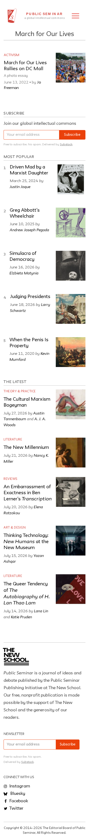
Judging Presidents (30, 297)
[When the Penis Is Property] (70, 352)
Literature (13, 439)
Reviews (11, 479)
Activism (11, 55)
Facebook (18, 801)
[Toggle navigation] (75, 16)
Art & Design (15, 527)
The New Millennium (26, 448)
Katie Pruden (21, 617)
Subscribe (72, 134)
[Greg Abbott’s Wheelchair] (70, 222)
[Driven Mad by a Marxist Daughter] (70, 179)
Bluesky (17, 794)
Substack (66, 144)
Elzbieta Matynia (23, 273)
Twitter (15, 808)
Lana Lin (41, 611)
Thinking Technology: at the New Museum (26, 542)
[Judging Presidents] (70, 309)
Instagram (19, 786)
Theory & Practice (20, 391)
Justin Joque (20, 186)
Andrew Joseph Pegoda (29, 230)
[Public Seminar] (12, 16)
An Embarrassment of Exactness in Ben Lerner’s (28, 493)
